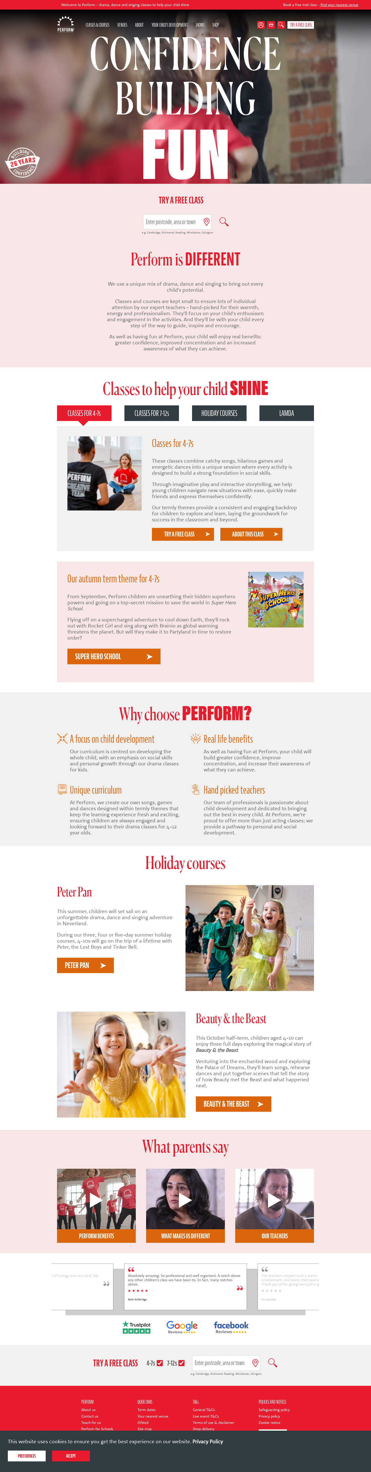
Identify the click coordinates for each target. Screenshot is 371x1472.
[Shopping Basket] (271, 25)
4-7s (151, 1363)
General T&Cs (204, 1410)
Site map (145, 1429)
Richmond (168, 232)
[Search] (281, 25)
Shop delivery (203, 1429)
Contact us (89, 1416)
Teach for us (91, 1423)
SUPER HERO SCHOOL (98, 656)
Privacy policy (269, 1416)
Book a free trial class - (254, 5)
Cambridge (153, 232)
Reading (180, 232)
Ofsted (143, 1423)
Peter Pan (77, 965)
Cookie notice (269, 1423)
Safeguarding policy (274, 1410)
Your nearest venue (153, 1416)
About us (88, 1410)
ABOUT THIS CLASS (247, 534)
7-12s (172, 1363)
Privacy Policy (208, 1441)
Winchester (194, 232)
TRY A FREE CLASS (179, 534)
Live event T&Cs (206, 1416)
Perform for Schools (97, 1429)
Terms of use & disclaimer (213, 1423)
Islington (207, 232)
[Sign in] (262, 25)
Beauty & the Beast (217, 1050)
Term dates (146, 1410)
